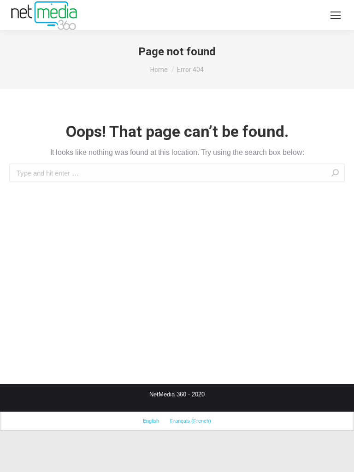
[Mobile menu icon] (335, 15)
